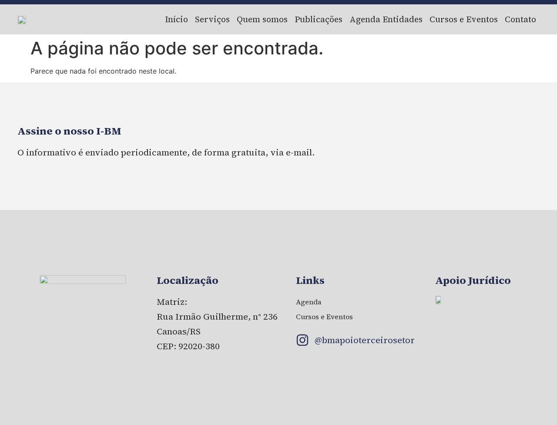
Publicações (318, 19)
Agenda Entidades (386, 19)
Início (176, 19)
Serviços (212, 19)
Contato (520, 19)
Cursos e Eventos (463, 19)
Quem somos (262, 19)
